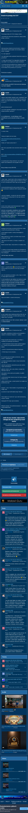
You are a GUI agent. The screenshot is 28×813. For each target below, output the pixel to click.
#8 (25, 293)
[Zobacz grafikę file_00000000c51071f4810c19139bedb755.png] (14, 740)
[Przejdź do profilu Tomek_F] (3, 512)
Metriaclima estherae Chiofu (12, 778)
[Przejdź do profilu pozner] (3, 560)
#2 (25, 80)
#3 (25, 93)
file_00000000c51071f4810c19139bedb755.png (14, 750)
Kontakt (25, 801)
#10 (25, 329)
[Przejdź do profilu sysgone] (2, 310)
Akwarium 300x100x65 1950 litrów (13, 511)
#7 (25, 262)
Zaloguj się (14, 445)
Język (2, 801)
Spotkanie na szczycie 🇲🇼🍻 (9, 709)
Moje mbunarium (10, 768)
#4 (25, 127)
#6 (25, 224)
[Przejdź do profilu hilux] (3, 585)
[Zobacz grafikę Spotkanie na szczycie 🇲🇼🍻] (14, 701)
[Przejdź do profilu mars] (2, 263)
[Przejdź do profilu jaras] (3, 680)
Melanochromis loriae (11, 789)
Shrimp (7, 685)
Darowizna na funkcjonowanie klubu (12, 495)
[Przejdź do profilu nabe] (2, 80)
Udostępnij (7, 454)
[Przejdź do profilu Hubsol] (2, 127)
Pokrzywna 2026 (7, 487)
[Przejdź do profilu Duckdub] (3, 529)
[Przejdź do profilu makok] (2, 30)
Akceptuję (24, 808)
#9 (25, 310)
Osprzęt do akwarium (17, 23)
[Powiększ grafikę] (7, 43)
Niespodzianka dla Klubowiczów (11, 491)
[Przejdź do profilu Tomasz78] (3, 611)
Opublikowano (13, 31)
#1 (25, 30)
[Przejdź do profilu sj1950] (3, 666)
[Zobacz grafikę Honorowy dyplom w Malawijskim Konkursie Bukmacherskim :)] (14, 720)
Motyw (7, 801)
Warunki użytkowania (5, 811)
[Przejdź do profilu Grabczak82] (3, 673)
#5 (25, 175)
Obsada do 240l (9, 584)
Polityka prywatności (16, 801)
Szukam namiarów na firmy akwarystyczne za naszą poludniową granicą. (11, 667)
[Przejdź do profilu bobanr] (3, 548)
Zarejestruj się (14, 435)
